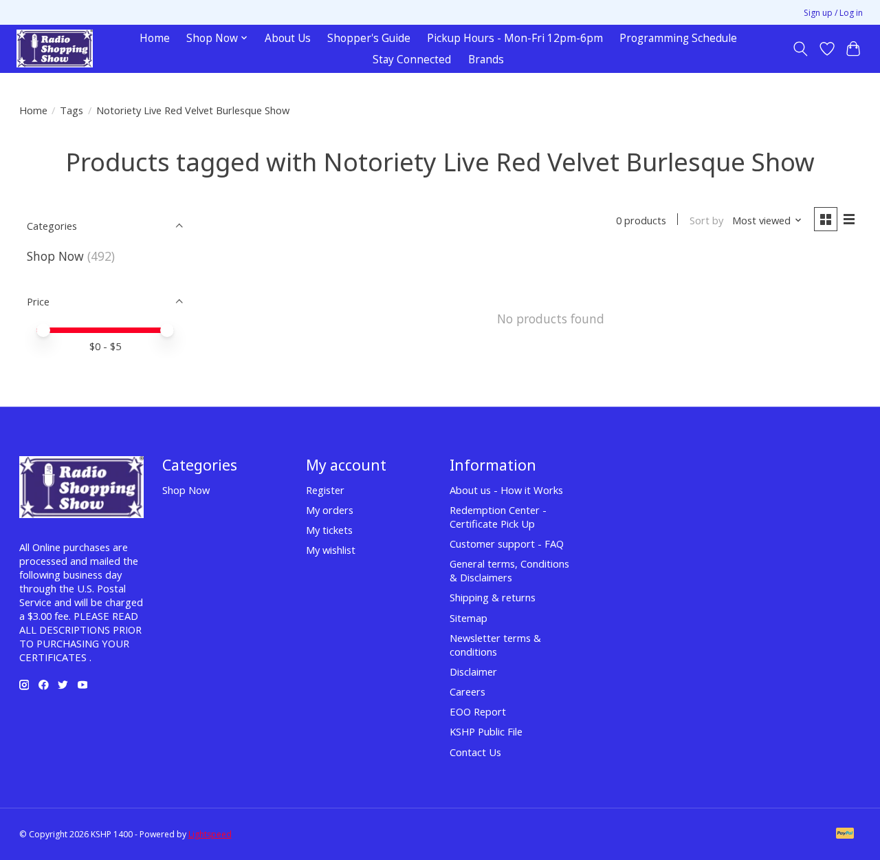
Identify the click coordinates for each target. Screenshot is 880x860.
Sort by (706, 220)
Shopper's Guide (368, 38)
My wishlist (330, 550)
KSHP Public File (486, 731)
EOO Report (478, 711)
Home (155, 38)
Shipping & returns (493, 597)
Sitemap (468, 618)
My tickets (329, 530)
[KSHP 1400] (54, 48)
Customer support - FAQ (507, 543)
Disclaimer (473, 671)
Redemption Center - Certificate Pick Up (498, 516)
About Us (288, 38)
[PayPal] (845, 834)
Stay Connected (412, 59)
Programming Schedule (678, 38)
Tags (71, 110)
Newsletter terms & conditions (495, 644)
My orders (329, 510)
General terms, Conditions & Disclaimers (509, 570)
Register (325, 490)
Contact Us (475, 752)
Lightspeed (210, 834)
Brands (486, 59)
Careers (467, 691)
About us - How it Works (506, 490)
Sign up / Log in (833, 13)
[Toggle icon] (800, 48)
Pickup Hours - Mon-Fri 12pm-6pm (515, 38)
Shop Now (55, 256)
